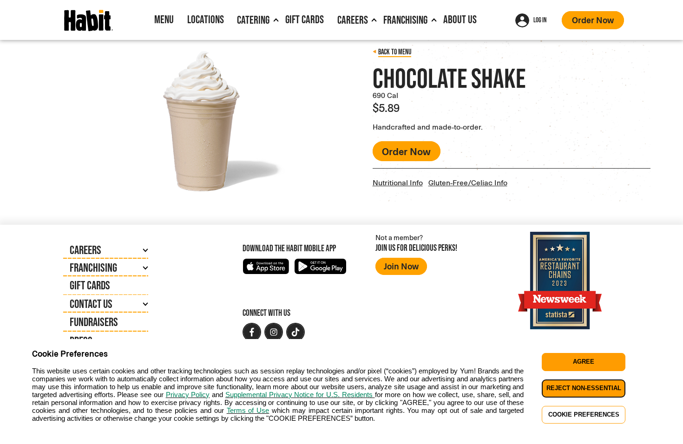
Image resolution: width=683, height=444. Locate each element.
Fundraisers (94, 322)
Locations (205, 19)
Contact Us (91, 304)
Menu (164, 19)
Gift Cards (304, 19)
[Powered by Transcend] (15, 439)
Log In (539, 20)
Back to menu (394, 51)
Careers (352, 19)
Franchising (405, 19)
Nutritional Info (398, 182)
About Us (460, 19)
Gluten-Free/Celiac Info (467, 182)
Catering (253, 19)
